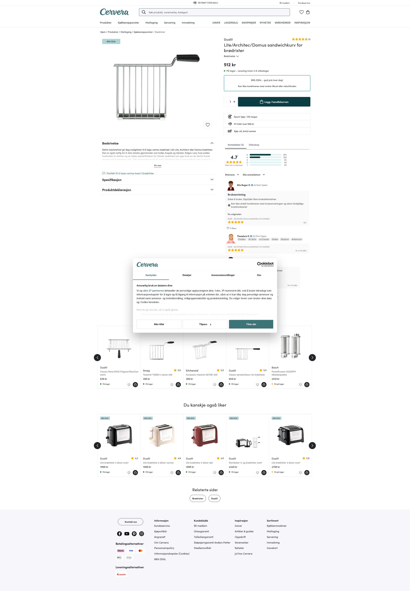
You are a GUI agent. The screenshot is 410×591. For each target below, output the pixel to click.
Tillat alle (251, 324)
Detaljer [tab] (187, 275)
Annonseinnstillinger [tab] (223, 275)
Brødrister (197, 498)
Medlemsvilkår (202, 548)
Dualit (214, 498)
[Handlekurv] (308, 12)
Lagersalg (231, 22)
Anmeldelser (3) (236, 144)
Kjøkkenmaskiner (277, 525)
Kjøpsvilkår (160, 531)
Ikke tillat (159, 324)
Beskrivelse (229, 56)
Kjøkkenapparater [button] (128, 22)
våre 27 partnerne (153, 290)
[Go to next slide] (312, 357)
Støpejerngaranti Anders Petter (212, 542)
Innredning (273, 542)
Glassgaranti (201, 531)
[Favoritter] (301, 12)
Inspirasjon (302, 22)
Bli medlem (200, 525)
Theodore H (243, 236)
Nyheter (265, 22)
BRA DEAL (160, 559)
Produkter (105, 22)
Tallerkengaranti (203, 537)
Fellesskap (254, 144)
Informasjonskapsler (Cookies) (171, 553)
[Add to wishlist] (208, 124)
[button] (143, 12)
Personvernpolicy (164, 548)
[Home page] (114, 14)
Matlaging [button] (151, 22)
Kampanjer (249, 22)
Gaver (238, 525)
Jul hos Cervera (243, 553)
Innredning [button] (188, 22)
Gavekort (272, 548)
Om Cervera (161, 542)
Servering (272, 537)
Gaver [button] (216, 22)
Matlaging (273, 531)
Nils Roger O (243, 185)
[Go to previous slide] (97, 357)
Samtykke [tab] (150, 275)
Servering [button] (169, 22)
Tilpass (203, 324)
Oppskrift (240, 537)
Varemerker (283, 22)
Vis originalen (234, 214)
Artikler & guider (244, 531)
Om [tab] (259, 275)
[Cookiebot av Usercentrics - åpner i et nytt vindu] (260, 264)
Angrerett (159, 537)
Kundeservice (162, 525)
